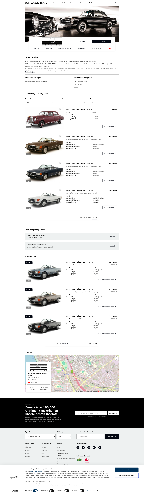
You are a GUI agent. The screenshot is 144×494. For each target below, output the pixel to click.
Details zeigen (91, 490)
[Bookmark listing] (60, 109)
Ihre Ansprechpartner (64, 48)
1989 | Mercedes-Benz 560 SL (79, 190)
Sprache (28, 432)
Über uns (36, 48)
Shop (58, 447)
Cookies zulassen (127, 470)
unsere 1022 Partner (36, 471)
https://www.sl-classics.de (39, 389)
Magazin (83, 3)
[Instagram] (94, 447)
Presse (27, 453)
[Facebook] (77, 447)
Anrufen (82, 41)
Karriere (27, 450)
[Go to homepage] (36, 3)
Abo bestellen (61, 450)
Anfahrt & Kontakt (97, 48)
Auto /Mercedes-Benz (80, 81)
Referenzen (81, 48)
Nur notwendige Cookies (126, 475)
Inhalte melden (45, 456)
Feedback (44, 450)
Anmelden (114, 3)
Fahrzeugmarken (62, 98)
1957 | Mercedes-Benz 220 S (79, 109)
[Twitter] (83, 447)
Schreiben (103, 41)
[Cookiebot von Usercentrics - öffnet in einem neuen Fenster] (14, 490)
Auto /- (76, 87)
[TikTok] (99, 447)
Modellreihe (93, 98)
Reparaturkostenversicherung (66, 458)
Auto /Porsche (78, 84)
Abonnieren (113, 413)
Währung (60, 432)
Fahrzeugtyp (28, 98)
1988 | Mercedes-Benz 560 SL (79, 136)
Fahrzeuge (49, 48)
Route (114, 357)
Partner (27, 456)
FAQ (42, 453)
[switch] (51, 490)
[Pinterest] (88, 447)
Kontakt (112, 236)
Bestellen (111, 436)
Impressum (44, 387)
